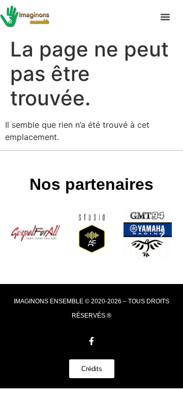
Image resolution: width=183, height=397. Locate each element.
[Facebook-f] (91, 341)
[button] (165, 16)
